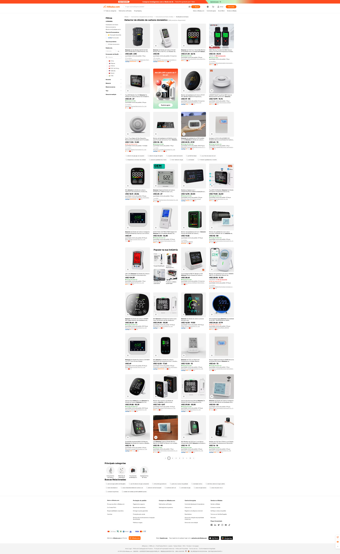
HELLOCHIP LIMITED (187, 241)
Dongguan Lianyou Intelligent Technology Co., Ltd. (193, 282)
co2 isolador (191, 159)
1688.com (152, 546)
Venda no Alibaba (215, 504)
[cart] (213, 7)
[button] (189, 7)
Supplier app (164, 538)
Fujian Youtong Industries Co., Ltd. (190, 326)
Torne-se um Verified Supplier (219, 514)
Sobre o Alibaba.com (113, 500)
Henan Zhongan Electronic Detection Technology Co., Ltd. (137, 60)
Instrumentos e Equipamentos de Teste (142, 16)
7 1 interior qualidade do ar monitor (208, 159)
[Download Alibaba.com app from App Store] (214, 538)
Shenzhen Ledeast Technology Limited (220, 102)
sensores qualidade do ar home (158, 159)
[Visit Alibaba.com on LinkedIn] (215, 525)
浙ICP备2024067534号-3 (215, 551)
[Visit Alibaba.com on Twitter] (219, 525)
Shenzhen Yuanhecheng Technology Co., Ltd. (165, 200)
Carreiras (109, 514)
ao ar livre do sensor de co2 (209, 155)
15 (190, 458)
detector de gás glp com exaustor (135, 155)
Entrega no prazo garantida (140, 511)
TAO (184, 546)
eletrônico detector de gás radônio (216, 483)
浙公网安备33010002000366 (199, 551)
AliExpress (145, 546)
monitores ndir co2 (171, 487)
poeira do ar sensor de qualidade (180, 483)
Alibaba (126, 16)
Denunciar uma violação (191, 522)
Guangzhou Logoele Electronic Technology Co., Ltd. (221, 147)
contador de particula (113, 491)
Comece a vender (215, 507)
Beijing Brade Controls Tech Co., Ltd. (135, 239)
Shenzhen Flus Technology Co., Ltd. (163, 326)
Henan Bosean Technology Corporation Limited (165, 60)
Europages (196, 546)
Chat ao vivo (188, 507)
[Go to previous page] (165, 458)
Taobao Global (177, 546)
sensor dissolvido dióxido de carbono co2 (133, 487)
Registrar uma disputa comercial (193, 511)
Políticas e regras (137, 522)
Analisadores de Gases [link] (182, 16)
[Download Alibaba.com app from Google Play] (227, 538)
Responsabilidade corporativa (115, 511)
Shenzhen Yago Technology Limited (191, 199)
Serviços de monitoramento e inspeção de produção (144, 518)
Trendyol (188, 546)
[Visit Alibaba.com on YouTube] (226, 525)
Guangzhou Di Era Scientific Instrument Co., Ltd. (193, 59)
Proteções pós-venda (139, 514)
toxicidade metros (197, 483)
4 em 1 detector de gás (177, 159)
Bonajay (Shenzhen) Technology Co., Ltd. (164, 241)
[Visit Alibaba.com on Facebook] (212, 525)
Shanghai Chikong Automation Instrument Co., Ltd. (221, 63)
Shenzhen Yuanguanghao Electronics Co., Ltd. (193, 147)
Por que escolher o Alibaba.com (115, 504)
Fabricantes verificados (165, 504)
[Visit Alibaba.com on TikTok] (229, 525)
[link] (337, 537)
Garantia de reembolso (139, 507)
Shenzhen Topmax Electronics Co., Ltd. (135, 106)
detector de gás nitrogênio (156, 155)
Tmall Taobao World (161, 546)
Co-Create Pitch (111, 507)
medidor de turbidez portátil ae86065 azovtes (135, 491)
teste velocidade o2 (112, 487)
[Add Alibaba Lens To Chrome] (135, 538)
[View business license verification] (186, 551)
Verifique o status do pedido (218, 511)
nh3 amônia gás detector (160, 483)
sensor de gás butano (201, 487)
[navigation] (113, 237)
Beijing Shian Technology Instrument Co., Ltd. (221, 241)
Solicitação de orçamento (166, 507)
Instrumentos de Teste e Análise (164, 16)
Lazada (170, 546)
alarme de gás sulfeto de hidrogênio (116, 483)
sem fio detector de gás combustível (140, 483)
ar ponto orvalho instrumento (175, 155)
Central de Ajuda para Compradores (194, 504)
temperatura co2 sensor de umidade (136, 159)
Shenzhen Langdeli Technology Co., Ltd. (164, 149)
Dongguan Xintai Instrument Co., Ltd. (191, 102)
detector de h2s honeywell (154, 487)
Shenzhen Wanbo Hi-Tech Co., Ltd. (134, 282)
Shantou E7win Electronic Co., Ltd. (218, 199)
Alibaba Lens (117, 538)
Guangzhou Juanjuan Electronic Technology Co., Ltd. (137, 197)
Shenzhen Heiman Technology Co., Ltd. (136, 327)
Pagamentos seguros (139, 504)
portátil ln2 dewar (192, 155)
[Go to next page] (193, 458)
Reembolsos (188, 514)
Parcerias (213, 517)
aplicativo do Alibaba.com (199, 538)
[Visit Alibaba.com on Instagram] (222, 525)
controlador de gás (185, 487)
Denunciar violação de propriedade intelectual (194, 518)
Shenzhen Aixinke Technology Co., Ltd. (135, 149)
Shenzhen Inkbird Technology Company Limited (221, 287)
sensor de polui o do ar (217, 487)
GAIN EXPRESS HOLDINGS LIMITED (219, 327)
